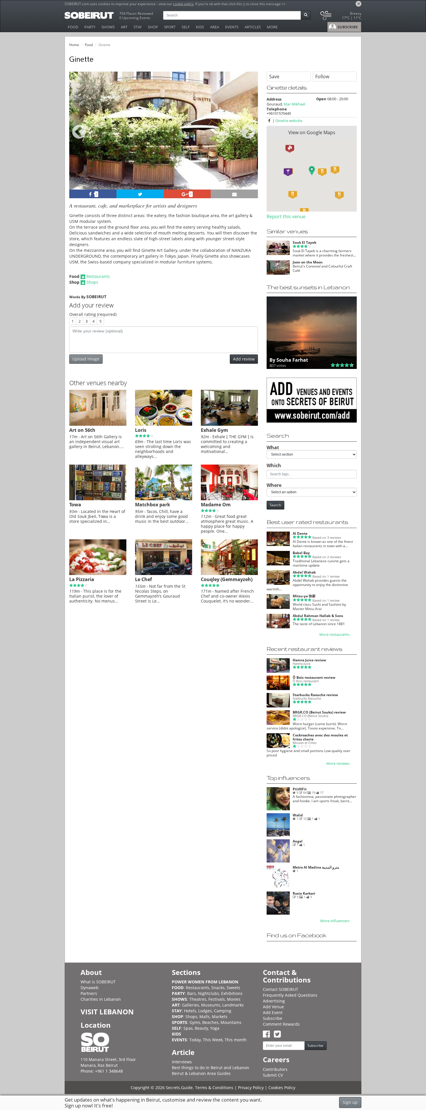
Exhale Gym (214, 430)
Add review (244, 359)
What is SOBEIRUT (98, 982)
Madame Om (216, 504)
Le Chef (143, 579)
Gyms (195, 1022)
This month (236, 1039)
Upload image (85, 359)
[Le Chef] (163, 573)
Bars (191, 993)
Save (274, 76)
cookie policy (183, 3)
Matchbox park (152, 504)
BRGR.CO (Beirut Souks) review (319, 712)
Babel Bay (301, 552)
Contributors (275, 1069)
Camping (222, 1010)
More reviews (337, 763)
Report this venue (286, 216)
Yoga (214, 1028)
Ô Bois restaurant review (314, 677)
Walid (298, 815)
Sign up (350, 1102)
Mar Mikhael (294, 104)
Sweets (233, 987)
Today (195, 1039)
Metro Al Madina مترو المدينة (316, 867)
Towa (75, 504)
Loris (140, 430)
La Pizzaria (81, 579)
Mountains (231, 1022)
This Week (213, 1039)
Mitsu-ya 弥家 (304, 596)
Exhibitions (232, 993)
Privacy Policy (251, 1087)
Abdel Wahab (304, 572)
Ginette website (288, 120)
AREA (214, 27)
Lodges (205, 1010)
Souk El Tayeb (304, 242)
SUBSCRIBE (347, 27)
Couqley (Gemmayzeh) (226, 579)
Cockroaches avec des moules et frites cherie (320, 737)
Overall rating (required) (92, 314)
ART (124, 27)
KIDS (200, 27)
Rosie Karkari (304, 893)
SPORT (170, 27)
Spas (188, 1028)
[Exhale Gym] (229, 424)
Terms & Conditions (214, 1087)
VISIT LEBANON (107, 1011)
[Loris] (163, 424)
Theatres (197, 999)
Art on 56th (82, 430)
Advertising (274, 1001)
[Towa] (97, 498)
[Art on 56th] (97, 424)
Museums (210, 1005)
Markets (219, 1016)
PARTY (89, 27)
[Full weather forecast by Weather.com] (340, 16)
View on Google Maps (311, 132)
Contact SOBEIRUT (280, 989)
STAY (138, 27)
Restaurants (98, 276)
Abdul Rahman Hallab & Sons (318, 615)
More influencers (334, 921)
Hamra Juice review (309, 660)
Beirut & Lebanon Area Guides (201, 1073)
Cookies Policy (281, 1087)
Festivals (216, 999)
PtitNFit (300, 789)
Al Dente (300, 533)
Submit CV (273, 1075)
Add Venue (273, 1006)
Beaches (210, 1022)
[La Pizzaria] (97, 573)
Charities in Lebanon (101, 999)
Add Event (273, 1012)
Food (89, 44)
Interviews (182, 1061)
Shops (92, 282)
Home (74, 44)
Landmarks (233, 1005)
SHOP (153, 27)
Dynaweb (90, 987)
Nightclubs (208, 993)
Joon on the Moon (308, 262)
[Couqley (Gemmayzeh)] (229, 573)
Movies (234, 999)
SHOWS (108, 27)
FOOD (73, 27)
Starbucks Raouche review (315, 694)
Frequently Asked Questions (290, 995)
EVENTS (232, 27)
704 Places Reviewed (136, 13)
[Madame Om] (229, 498)
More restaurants (334, 634)
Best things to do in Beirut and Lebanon (210, 1067)
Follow (322, 76)
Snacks (218, 987)
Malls (204, 1016)
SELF (186, 27)
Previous (79, 138)
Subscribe (272, 1018)
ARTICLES (253, 27)
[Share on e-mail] (234, 194)
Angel (298, 841)
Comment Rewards (281, 1024)
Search (275, 505)
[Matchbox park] (163, 498)
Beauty (201, 1028)
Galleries (190, 1005)
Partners (89, 993)
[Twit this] (140, 194)
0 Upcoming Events (134, 17)
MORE (272, 27)
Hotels (190, 1010)
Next (250, 138)
